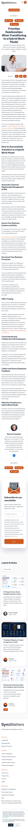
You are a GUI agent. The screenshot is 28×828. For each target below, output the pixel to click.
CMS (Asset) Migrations (7, 765)
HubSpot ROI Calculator (7, 795)
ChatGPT (10, 20)
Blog (2, 798)
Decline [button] (17, 825)
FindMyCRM (4, 740)
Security (3, 779)
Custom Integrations (6, 753)
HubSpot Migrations (6, 759)
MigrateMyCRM (5, 743)
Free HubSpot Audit (6, 792)
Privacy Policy (5, 817)
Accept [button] (10, 825)
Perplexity (20, 20)
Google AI (15, 24)
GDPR (3, 781)
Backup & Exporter (6, 746)
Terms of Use (4, 773)
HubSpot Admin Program (8, 762)
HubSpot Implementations (8, 756)
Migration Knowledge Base (8, 789)
